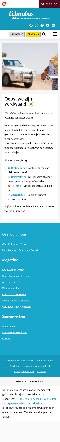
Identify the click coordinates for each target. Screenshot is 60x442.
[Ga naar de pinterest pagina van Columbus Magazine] (42, 25)
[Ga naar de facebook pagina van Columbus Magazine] (31, 25)
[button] (49, 4)
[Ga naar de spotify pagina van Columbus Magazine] (53, 25)
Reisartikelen (19, 176)
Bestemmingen (19, 168)
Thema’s (16, 185)
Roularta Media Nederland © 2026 (30, 381)
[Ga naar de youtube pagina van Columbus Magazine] (47, 25)
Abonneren (33, 34)
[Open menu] (55, 34)
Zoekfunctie (18, 194)
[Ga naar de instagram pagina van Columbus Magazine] (36, 25)
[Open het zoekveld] (43, 34)
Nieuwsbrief (17, 34)
